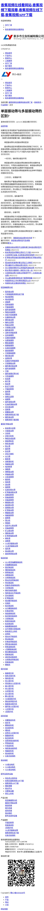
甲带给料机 (9, 743)
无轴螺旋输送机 (11, 565)
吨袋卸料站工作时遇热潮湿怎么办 (18, 281)
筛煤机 (7, 523)
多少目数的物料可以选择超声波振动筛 (19, 268)
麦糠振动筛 (9, 412)
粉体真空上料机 (11, 631)
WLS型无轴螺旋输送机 (13, 562)
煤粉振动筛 (9, 533)
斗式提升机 (9, 709)
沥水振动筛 (9, 407)
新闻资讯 (37, 102)
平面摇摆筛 (9, 307)
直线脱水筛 (9, 505)
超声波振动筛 (10, 402)
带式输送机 (9, 583)
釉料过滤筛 (9, 322)
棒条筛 (7, 538)
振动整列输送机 (11, 601)
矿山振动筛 (9, 531)
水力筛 (7, 456)
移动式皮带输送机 (12, 580)
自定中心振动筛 (11, 526)
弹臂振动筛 (9, 472)
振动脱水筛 (9, 551)
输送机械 (4, 558)
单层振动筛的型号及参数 (20, 240)
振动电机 (4, 760)
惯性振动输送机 (11, 644)
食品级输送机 (10, 613)
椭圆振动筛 (9, 513)
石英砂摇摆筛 (10, 348)
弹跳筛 (7, 469)
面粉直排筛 (9, 330)
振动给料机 (9, 753)
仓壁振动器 (9, 791)
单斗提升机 (9, 689)
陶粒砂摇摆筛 (10, 312)
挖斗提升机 (9, 681)
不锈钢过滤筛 (10, 327)
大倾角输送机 (10, 578)
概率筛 (7, 459)
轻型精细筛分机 (7, 287)
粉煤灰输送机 (10, 621)
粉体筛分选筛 (10, 428)
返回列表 (4, 126)
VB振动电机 (9, 764)
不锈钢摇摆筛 (10, 353)
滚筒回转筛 (9, 495)
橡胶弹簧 (8, 786)
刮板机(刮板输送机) (12, 585)
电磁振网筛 (9, 515)
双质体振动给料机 (12, 741)
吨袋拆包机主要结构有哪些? (15, 283)
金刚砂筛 (8, 358)
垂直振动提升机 (11, 704)
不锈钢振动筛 (10, 363)
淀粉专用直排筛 (11, 333)
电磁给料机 (9, 751)
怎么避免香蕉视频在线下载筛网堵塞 (18, 278)
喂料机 (7, 730)
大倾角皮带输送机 (12, 659)
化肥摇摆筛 (9, 340)
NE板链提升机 (10, 699)
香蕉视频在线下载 (12, 415)
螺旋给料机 (9, 725)
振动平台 (8, 788)
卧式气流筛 (9, 386)
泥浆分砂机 (9, 436)
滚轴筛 (7, 302)
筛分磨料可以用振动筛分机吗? (16, 265)
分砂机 (7, 433)
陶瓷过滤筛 (9, 325)
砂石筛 (7, 451)
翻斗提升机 (9, 696)
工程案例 (8, 61)
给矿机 (7, 723)
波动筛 (7, 485)
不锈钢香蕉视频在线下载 (14, 294)
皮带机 (7, 634)
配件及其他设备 (7, 774)
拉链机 (7, 603)
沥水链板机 (9, 595)
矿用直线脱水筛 (11, 492)
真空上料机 (9, 793)
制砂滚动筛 (9, 444)
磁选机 (7, 479)
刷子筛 (7, 381)
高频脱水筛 (9, 508)
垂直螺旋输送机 (11, 626)
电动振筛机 (9, 297)
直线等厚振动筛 (11, 554)
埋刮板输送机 (10, 570)
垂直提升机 (9, 673)
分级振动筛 (9, 431)
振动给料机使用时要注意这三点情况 (18, 263)
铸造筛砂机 (9, 441)
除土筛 (7, 446)
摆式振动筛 (9, 356)
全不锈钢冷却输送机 (13, 629)
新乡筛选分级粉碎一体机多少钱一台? (19, 270)
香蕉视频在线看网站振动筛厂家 (20, 102)
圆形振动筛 (9, 417)
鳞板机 (7, 665)
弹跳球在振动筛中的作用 (22, 238)
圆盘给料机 (9, 735)
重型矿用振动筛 (7, 424)
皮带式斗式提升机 (12, 733)
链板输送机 (9, 654)
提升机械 (4, 669)
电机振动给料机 (11, 748)
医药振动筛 (9, 292)
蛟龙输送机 (9, 624)
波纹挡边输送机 (11, 657)
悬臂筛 (7, 518)
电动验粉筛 (9, 299)
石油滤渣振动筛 (11, 404)
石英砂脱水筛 (10, 490)
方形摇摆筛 (9, 376)
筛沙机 (7, 520)
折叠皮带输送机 (11, 642)
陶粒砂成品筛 (10, 438)
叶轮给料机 (9, 746)
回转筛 (7, 409)
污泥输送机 (9, 588)
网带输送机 (9, 572)
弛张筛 (7, 482)
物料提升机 (9, 678)
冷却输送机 (9, 619)
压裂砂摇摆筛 (10, 338)
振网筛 (7, 487)
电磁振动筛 (9, 464)
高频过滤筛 (9, 397)
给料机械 (4, 716)
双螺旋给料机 (10, 720)
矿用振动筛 (9, 510)
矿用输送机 (9, 598)
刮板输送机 (9, 662)
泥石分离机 (9, 454)
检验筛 (7, 379)
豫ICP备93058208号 (17, 893)
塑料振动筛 (9, 320)
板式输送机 (9, 606)
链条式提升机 (10, 676)
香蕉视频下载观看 (12, 420)
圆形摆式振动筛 (11, 366)
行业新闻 (4, 105)
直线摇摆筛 (9, 351)
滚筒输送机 (9, 575)
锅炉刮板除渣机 (11, 590)
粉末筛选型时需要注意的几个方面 (18, 252)
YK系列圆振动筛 (11, 546)
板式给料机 (9, 738)
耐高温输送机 (10, 647)
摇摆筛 (7, 399)
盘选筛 (7, 449)
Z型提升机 (9, 712)
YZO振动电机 (10, 770)
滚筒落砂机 (9, 461)
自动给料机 (9, 728)
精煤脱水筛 (9, 502)
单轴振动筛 (9, 474)
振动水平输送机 (11, 636)
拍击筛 (7, 384)
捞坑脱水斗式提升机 (13, 683)
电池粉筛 (8, 467)
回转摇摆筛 (9, 304)
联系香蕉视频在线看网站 (14, 29)
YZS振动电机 (10, 767)
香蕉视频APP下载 (12, 783)
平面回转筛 (9, 389)
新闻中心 (8, 58)
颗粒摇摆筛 (9, 343)
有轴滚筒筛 (9, 497)
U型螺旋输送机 (11, 649)
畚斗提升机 (9, 686)
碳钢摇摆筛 (9, 345)
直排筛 (7, 392)
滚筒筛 (7, 541)
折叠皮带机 (9, 611)
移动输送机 (9, 639)
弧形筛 (7, 549)
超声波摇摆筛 (10, 310)
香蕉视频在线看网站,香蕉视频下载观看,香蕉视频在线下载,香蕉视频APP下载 (22, 10)
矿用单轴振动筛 (11, 536)
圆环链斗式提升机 (12, 706)
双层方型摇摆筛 (11, 315)
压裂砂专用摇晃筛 (12, 361)
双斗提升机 (9, 694)
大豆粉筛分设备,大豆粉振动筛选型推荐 (20, 255)
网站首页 (8, 53)
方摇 (7, 371)
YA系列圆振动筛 (11, 543)
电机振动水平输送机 (13, 593)
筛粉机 (7, 394)
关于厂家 (8, 25)
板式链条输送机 (11, 616)
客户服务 (8, 66)
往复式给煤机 (10, 756)
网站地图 (4, 909)
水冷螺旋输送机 (11, 608)
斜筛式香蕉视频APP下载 (14, 781)
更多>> (10, 243)
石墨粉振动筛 (10, 317)
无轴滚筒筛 (9, 500)
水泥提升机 (9, 691)
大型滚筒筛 (9, 477)
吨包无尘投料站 (11, 778)
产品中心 (8, 56)
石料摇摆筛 (9, 335)
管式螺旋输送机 (11, 652)
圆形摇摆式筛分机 (12, 374)
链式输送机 (9, 567)
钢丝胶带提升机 (11, 701)
